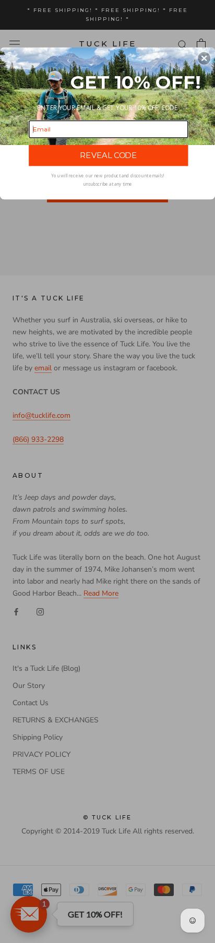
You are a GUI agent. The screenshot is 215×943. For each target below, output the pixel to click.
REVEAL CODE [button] (108, 155)
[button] (204, 58)
